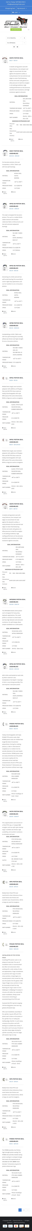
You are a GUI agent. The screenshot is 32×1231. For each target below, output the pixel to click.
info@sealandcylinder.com (16, 4)
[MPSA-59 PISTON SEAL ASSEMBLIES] (5, 206)
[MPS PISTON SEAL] (5, 1080)
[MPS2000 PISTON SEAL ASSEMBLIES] (5, 601)
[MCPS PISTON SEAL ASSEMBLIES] (5, 813)
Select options (12, 140)
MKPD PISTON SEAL (16, 58)
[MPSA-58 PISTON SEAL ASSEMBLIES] (5, 666)
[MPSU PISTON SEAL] (5, 378)
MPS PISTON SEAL (15, 1079)
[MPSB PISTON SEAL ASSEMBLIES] (5, 325)
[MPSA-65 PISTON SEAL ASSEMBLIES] (5, 268)
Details (21, 139)
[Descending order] (24, 38)
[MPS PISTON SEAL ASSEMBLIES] (5, 882)
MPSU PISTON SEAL (16, 378)
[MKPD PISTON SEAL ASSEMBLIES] (5, 506)
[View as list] (17, 46)
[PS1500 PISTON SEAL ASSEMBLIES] (5, 724)
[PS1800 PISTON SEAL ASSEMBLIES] (5, 1139)
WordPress (22, 1222)
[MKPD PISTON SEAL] (5, 60)
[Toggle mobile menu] (29, 29)
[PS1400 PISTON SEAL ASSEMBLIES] (5, 945)
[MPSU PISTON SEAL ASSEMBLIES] (5, 440)
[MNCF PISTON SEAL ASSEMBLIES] (5, 153)
